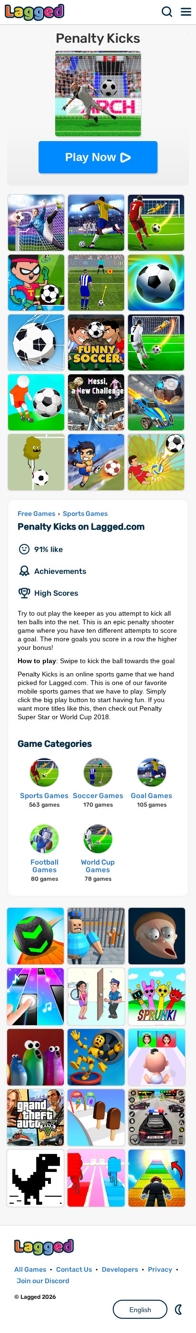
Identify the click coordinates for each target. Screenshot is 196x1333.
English (140, 1310)
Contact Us (74, 1270)
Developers (120, 1270)
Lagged (36, 12)
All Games (30, 1270)
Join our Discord (43, 1281)
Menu (186, 12)
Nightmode (179, 1309)
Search (167, 12)
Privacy (160, 1270)
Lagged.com (45, 1247)
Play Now (90, 157)
